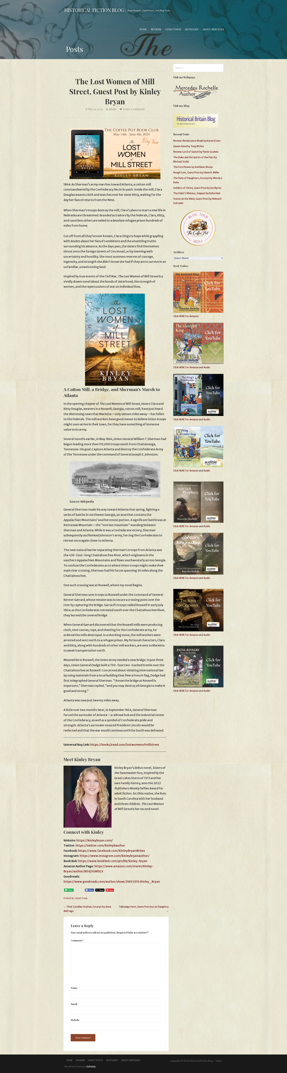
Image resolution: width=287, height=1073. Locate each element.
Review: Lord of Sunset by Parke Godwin (195, 151)
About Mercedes (213, 29)
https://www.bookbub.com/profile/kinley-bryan (112, 861)
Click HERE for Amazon (186, 316)
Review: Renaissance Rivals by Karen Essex (196, 140)
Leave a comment (134, 109)
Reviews (156, 29)
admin (112, 109)
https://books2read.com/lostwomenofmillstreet (124, 744)
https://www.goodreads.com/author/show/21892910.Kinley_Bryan (112, 881)
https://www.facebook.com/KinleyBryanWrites (111, 850)
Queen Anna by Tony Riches (188, 146)
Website (75, 1020)
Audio (207, 367)
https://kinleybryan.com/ (94, 840)
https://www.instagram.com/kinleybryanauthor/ (114, 856)
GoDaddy (91, 1066)
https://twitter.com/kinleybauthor (100, 845)
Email (74, 1004)
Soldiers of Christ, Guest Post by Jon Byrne (197, 187)
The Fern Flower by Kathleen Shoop (193, 166)
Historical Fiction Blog (94, 10)
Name (74, 987)
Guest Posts (173, 29)
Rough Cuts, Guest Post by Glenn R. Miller (196, 172)
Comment (77, 940)
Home (143, 29)
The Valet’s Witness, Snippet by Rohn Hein (196, 193)
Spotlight (192, 29)
